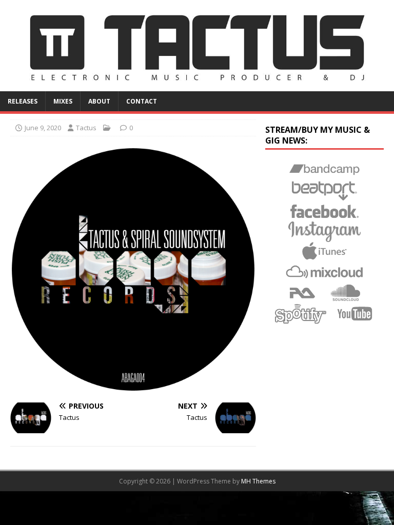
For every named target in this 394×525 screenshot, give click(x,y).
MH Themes (258, 481)
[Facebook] (324, 211)
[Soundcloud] (345, 293)
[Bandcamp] (324, 170)
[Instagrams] (324, 231)
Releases (22, 101)
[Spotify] (300, 314)
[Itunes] (324, 252)
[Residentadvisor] (303, 293)
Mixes (62, 101)
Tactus (86, 127)
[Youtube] (355, 314)
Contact (141, 101)
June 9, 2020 (43, 127)
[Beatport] (324, 190)
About (99, 101)
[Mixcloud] (324, 272)
